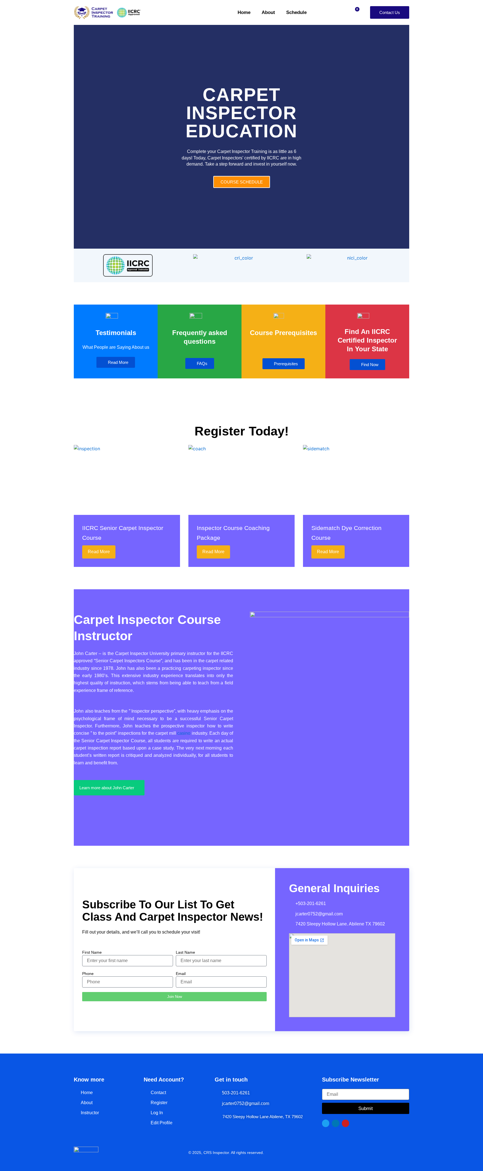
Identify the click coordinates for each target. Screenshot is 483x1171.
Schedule (296, 12)
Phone (88, 973)
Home (244, 12)
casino (183, 733)
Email (181, 973)
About (268, 12)
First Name (92, 952)
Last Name (185, 952)
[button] (79, 136)
